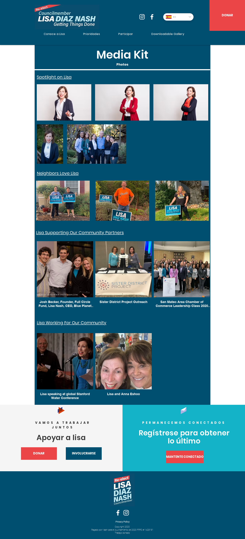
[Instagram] (142, 16)
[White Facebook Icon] (118, 512)
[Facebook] (152, 16)
